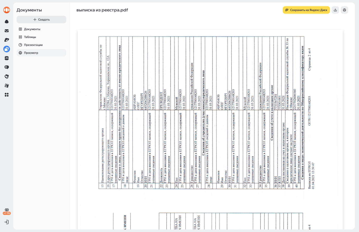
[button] (6, 94)
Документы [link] (29, 9)
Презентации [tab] (33, 45)
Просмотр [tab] (31, 52)
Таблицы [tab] (30, 37)
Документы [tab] (32, 29)
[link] (6, 10)
